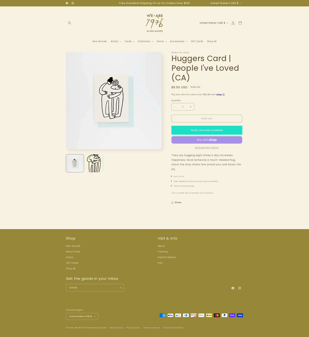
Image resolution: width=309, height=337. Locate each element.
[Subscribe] (120, 287)
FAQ (160, 262)
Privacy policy (133, 327)
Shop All (70, 268)
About (161, 246)
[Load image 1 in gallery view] (75, 163)
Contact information (173, 327)
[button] (69, 23)
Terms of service (151, 327)
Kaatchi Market (167, 257)
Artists (70, 257)
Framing (163, 251)
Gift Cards (72, 262)
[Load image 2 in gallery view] (94, 163)
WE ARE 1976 (81, 327)
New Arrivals (73, 246)
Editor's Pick (73, 251)
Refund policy (116, 327)
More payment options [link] (207, 147)
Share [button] (178, 202)
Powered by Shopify (97, 327)
